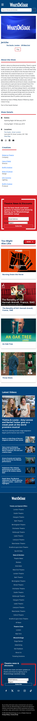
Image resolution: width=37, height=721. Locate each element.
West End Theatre (18, 570)
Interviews (18, 566)
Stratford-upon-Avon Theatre (18, 547)
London (17, 45)
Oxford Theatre (19, 615)
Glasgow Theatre (18, 517)
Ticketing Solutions (18, 656)
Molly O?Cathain (7, 172)
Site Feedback (18, 649)
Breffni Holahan (7, 167)
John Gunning (6, 178)
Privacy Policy (6, 714)
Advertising (18, 645)
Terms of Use (14, 714)
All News (18, 622)
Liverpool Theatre (18, 540)
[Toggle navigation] (1, 4)
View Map (7, 136)
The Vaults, (10, 45)
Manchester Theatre (18, 543)
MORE (29, 242)
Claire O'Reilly (6, 161)
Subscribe (18, 226)
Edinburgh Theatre (18, 532)
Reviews (18, 562)
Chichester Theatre (18, 528)
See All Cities (18, 551)
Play (18, 49)
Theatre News (18, 558)
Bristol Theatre (18, 585)
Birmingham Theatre (18, 525)
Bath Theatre (18, 521)
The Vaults (7, 132)
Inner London (16, 132)
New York (18, 634)
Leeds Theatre (18, 536)
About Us (18, 652)
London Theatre (18, 509)
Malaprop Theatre (8, 155)
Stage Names (18, 641)
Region (6, 223)
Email (6, 219)
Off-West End (25, 45)
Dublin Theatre (18, 513)
